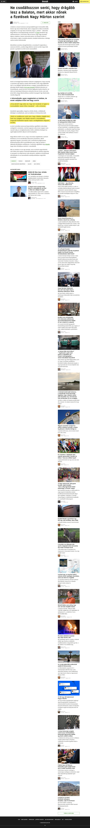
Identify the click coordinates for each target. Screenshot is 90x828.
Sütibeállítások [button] (68, 819)
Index (37, 32)
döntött (47, 144)
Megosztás (46, 22)
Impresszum (31, 819)
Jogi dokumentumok (49, 819)
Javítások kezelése (39, 819)
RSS (63, 819)
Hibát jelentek (24, 819)
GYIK (19, 819)
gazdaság (15, 23)
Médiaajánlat (58, 819)
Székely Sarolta (16, 22)
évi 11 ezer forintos (29, 87)
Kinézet (76, 1)
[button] (13, 161)
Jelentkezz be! (85, 1)
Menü (4, 1)
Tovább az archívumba (69, 813)
